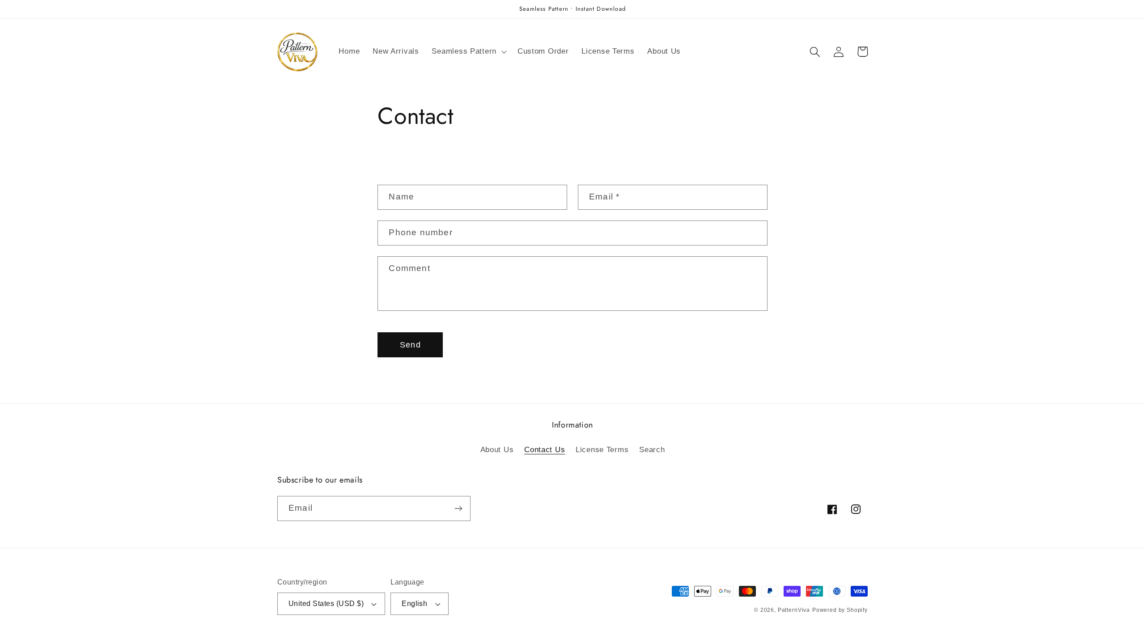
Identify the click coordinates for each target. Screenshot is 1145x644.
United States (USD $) (326, 603)
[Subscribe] (458, 508)
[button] (468, 52)
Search (652, 449)
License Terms (602, 449)
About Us (497, 449)
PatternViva (794, 610)
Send (410, 344)
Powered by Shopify (840, 610)
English (414, 603)
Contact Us (544, 449)
